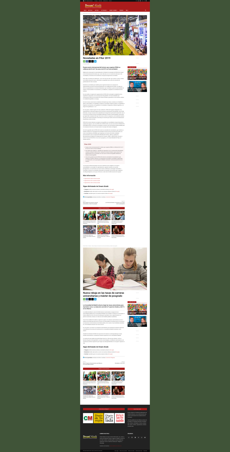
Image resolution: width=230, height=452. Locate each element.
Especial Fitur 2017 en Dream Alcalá (92, 180)
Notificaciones (105, 0)
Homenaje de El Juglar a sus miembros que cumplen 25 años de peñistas (89, 236)
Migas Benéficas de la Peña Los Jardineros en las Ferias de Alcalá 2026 (103, 222)
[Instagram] (138, 1)
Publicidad (100, 0)
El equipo (96, 0)
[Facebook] (136, 1)
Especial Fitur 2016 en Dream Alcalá (92, 182)
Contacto (110, 0)
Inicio (85, 10)
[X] (142, 1)
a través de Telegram (110, 197)
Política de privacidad (123, 450)
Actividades (104, 10)
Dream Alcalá (85, 13)
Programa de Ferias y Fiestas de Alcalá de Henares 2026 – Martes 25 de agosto (103, 236)
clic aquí (111, 189)
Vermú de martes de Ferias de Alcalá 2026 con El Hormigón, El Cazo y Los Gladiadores (89, 222)
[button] (145, 10)
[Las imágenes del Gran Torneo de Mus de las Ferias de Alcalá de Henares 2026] (118, 215)
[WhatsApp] (144, 1)
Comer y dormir (113, 10)
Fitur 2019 (90, 13)
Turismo (121, 10)
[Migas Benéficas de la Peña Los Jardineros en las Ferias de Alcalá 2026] (103, 215)
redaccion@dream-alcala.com (115, 445)
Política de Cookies (131, 450)
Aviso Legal (116, 450)
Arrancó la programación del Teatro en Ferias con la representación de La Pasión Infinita (118, 236)
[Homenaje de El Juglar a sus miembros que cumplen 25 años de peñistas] (89, 229)
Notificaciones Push (139, 450)
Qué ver (96, 10)
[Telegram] (140, 1)
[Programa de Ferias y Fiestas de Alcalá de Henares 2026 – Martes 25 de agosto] (103, 229)
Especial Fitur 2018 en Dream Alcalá (92, 178)
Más (127, 10)
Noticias (90, 10)
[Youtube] (146, 1)
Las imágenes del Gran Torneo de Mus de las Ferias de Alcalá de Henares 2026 (117, 222)
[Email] (92, 61)
